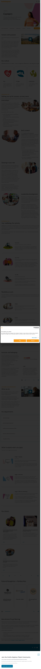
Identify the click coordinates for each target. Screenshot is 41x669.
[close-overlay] (39, 655)
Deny (20, 340)
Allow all (32, 340)
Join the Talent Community (7, 666)
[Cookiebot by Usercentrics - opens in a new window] (34, 328)
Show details (34, 337)
